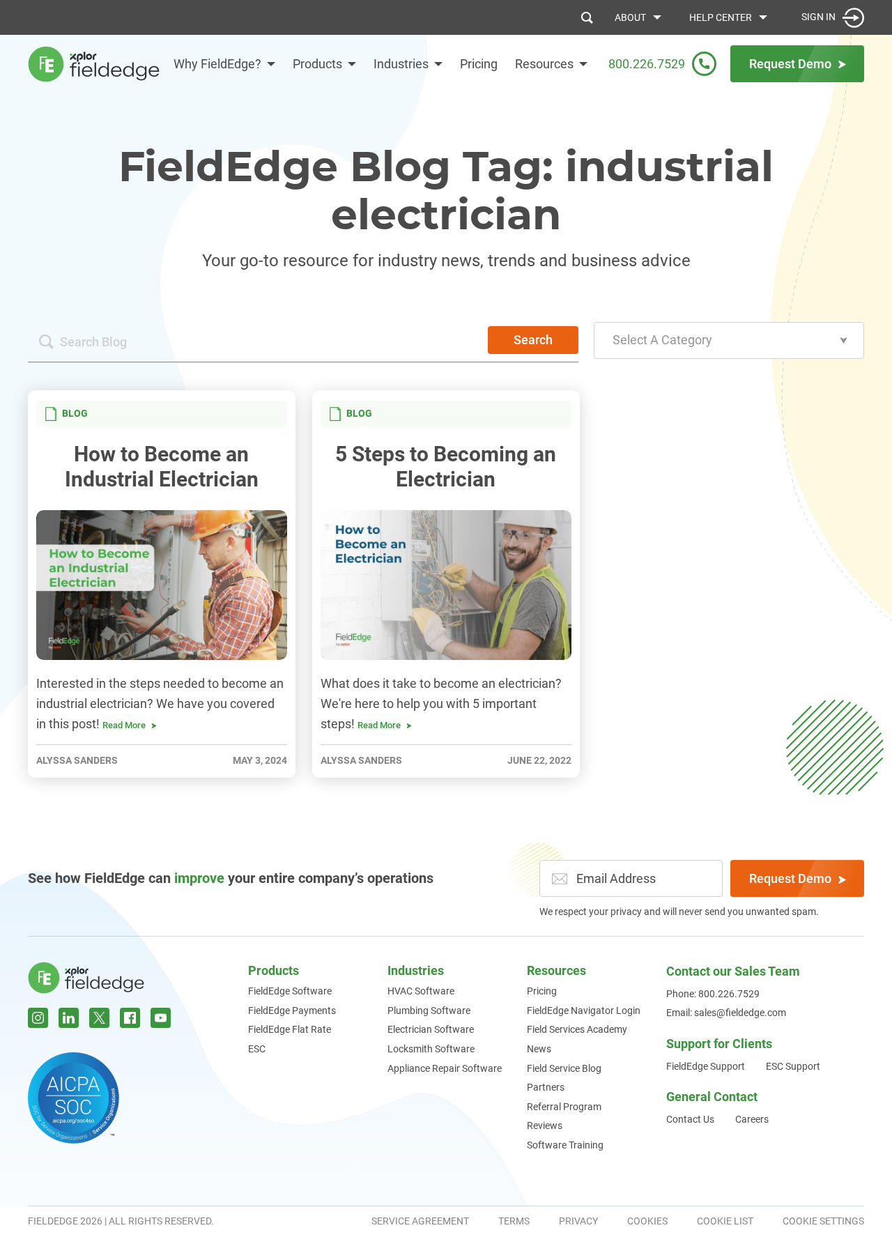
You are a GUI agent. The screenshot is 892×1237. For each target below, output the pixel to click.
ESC (257, 1048)
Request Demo (790, 878)
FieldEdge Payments (292, 1010)
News (539, 1048)
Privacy (578, 1221)
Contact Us (690, 1119)
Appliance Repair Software (444, 1068)
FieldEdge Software (290, 991)
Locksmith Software (431, 1048)
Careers (752, 1119)
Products (317, 63)
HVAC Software (420, 991)
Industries (401, 63)
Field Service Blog (564, 1068)
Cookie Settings (823, 1221)
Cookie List (725, 1221)
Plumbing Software (428, 1010)
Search (533, 339)
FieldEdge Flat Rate (289, 1029)
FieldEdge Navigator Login (583, 1010)
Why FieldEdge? (217, 63)
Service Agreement (420, 1221)
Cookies (647, 1221)
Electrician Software (430, 1029)
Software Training (565, 1145)
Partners (545, 1087)
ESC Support (793, 1066)
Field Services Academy (577, 1029)
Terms (514, 1221)
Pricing (479, 63)
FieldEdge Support (705, 1066)
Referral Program (564, 1106)
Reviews (544, 1125)
